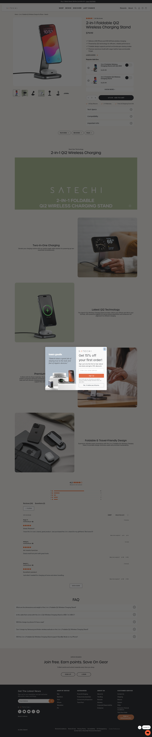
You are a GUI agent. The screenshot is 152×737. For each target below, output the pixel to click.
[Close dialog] (104, 349)
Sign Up (91, 376)
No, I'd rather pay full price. (91, 385)
